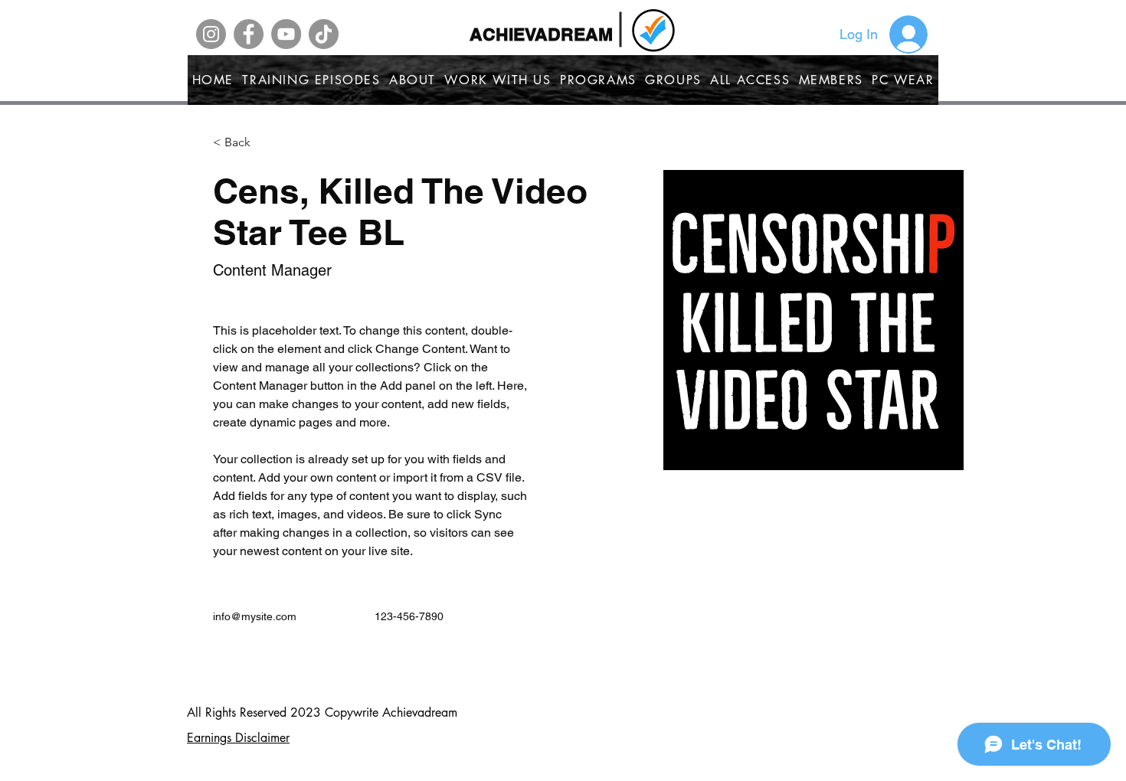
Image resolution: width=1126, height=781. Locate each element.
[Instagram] (211, 34)
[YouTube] (286, 34)
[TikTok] (324, 34)
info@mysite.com (254, 616)
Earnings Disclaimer (238, 738)
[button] (243, 143)
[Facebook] (248, 34)
